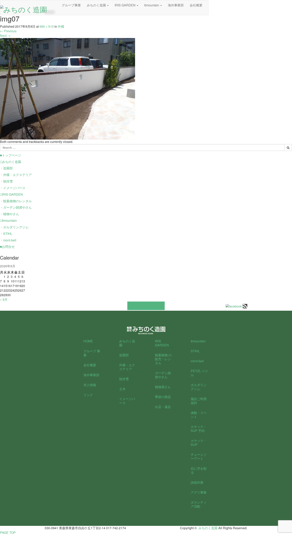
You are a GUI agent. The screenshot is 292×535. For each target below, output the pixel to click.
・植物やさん (9, 214)
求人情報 (89, 385)
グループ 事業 (91, 353)
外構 (61, 26)
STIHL (195, 351)
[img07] (67, 88)
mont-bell (197, 361)
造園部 (124, 355)
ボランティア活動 (199, 504)
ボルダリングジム (199, 387)
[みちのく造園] (23, 8)
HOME (88, 341)
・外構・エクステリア (16, 174)
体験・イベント (199, 414)
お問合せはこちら (146, 306)
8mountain (198, 341)
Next (5, 35)
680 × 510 (47, 26)
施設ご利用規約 (199, 400)
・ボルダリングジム (14, 227)
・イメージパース (12, 187)
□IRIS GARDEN (11, 194)
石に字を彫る (199, 470)
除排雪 (124, 379)
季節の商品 (163, 396)
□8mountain (8, 220)
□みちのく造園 (10, 161)
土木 (122, 389)
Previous (8, 31)
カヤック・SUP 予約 (199, 428)
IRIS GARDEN (162, 343)
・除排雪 (6, 181)
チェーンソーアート (199, 456)
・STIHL (6, 233)
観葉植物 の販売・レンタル (163, 359)
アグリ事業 (199, 492)
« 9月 (4, 299)
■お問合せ (7, 246)
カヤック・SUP (199, 442)
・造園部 (6, 168)
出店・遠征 (163, 406)
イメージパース (127, 400)
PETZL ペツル (199, 373)
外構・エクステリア (127, 367)
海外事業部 (91, 375)
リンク (88, 394)
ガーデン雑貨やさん (163, 375)
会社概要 (89, 365)
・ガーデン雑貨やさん (16, 207)
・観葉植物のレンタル (16, 201)
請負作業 (197, 482)
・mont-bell (8, 240)
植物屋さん (163, 387)
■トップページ (10, 155)
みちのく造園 (127, 343)
